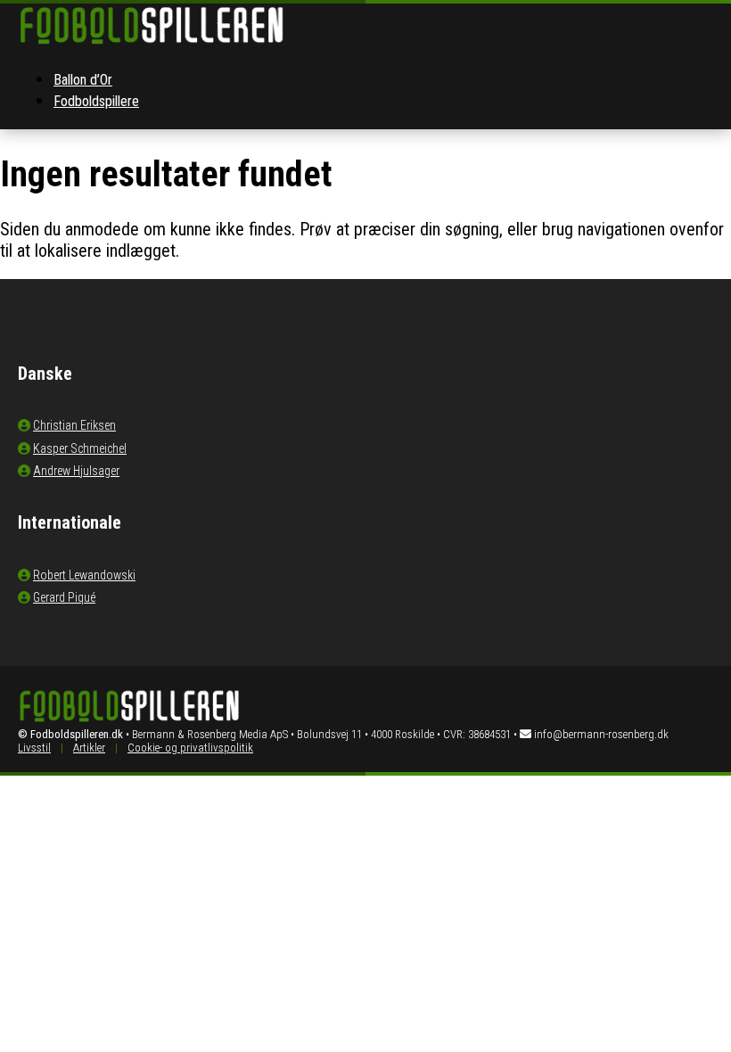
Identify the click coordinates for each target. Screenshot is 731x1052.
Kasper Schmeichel (80, 448)
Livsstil (34, 747)
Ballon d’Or (82, 79)
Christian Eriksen (74, 425)
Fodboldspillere (96, 101)
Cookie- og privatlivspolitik (190, 747)
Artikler (89, 747)
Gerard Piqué (64, 597)
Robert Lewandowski (84, 575)
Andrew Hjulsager (76, 471)
